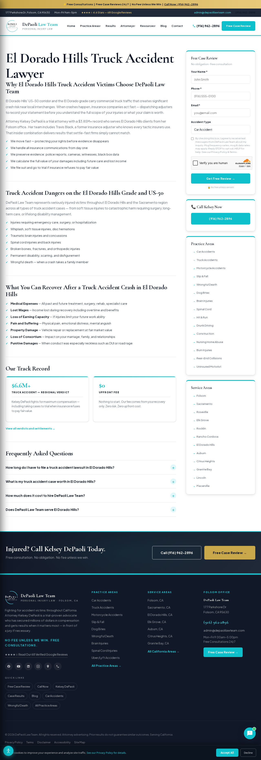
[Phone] (58, 666)
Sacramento (204, 403)
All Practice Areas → (106, 665)
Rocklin (201, 428)
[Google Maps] (48, 666)
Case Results (16, 696)
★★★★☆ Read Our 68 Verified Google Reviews (36, 654)
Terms (233, 151)
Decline (248, 753)
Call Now (42, 686)
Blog (163, 25)
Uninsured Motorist (209, 366)
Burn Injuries (204, 350)
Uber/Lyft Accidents (106, 657)
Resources (147, 25)
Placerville (203, 485)
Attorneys (127, 25)
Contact (177, 25)
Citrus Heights (206, 461)
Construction (205, 333)
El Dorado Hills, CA (160, 615)
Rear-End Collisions (209, 358)
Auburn (201, 453)
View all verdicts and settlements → (30, 428)
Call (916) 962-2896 (177, 553)
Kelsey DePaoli (65, 686)
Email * (195, 105)
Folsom (201, 395)
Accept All (227, 753)
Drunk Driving (205, 325)
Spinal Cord (204, 309)
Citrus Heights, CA (160, 636)
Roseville (202, 412)
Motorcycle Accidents (211, 268)
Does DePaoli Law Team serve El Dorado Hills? (90, 509)
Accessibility (62, 742)
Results (111, 25)
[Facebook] (9, 666)
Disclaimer (44, 742)
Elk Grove (203, 420)
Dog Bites (203, 292)
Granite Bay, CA (158, 643)
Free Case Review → (230, 553)
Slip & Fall (202, 276)
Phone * (196, 88)
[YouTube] (18, 666)
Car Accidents (206, 251)
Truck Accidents (207, 260)
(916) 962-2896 (208, 26)
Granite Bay (204, 469)
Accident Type (201, 122)
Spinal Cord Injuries (104, 650)
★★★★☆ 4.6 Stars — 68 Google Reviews (106, 12)
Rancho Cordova (207, 436)
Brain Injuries (205, 300)
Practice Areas (90, 25)
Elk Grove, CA (157, 622)
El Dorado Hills (206, 444)
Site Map (79, 742)
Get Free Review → (220, 178)
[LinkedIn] (28, 666)
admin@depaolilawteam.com (212, 12)
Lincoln (201, 477)
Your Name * (199, 71)
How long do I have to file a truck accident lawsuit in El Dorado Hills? (90, 467)
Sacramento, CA (159, 607)
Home (71, 25)
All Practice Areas (46, 705)
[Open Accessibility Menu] (8, 751)
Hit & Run (202, 317)
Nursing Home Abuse (210, 342)
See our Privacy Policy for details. (106, 753)
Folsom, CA (155, 600)
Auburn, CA (155, 629)
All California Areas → (163, 651)
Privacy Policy (219, 151)
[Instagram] (38, 666)
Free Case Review (238, 25)
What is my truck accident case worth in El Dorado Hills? (90, 481)
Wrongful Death (207, 284)
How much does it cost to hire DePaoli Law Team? (90, 495)
